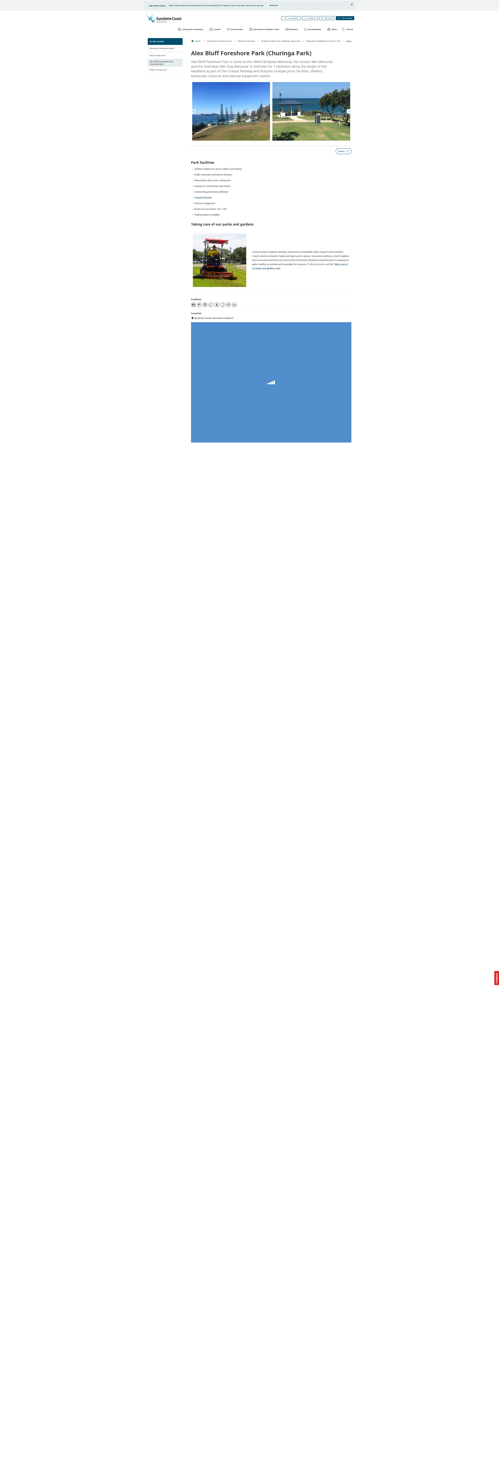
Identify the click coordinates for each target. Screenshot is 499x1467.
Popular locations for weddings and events (280, 41)
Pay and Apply (347, 18)
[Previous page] (193, 111)
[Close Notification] (351, 4)
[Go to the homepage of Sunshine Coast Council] (184, 18)
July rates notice (249, 5)
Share (341, 151)
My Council (329, 18)
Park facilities (202, 162)
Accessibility (293, 18)
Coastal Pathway (203, 197)
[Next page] (349, 111)
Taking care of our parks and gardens (222, 224)
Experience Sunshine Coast (219, 41)
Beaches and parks (246, 41)
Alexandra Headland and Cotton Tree (323, 41)
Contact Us (312, 18)
